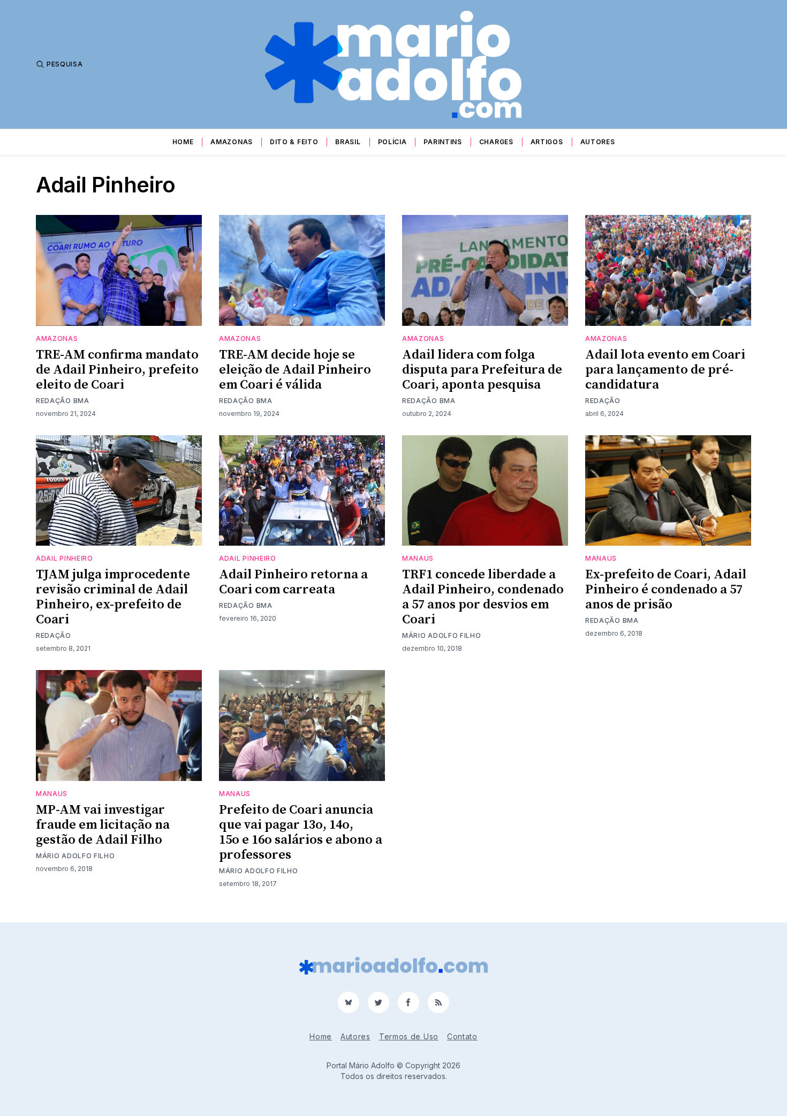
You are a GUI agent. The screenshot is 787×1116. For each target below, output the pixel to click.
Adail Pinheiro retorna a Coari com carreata (293, 582)
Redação (602, 401)
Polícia (392, 142)
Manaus (418, 558)
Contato (462, 1036)
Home (183, 142)
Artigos (547, 142)
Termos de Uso (408, 1036)
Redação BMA (62, 401)
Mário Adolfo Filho (441, 635)
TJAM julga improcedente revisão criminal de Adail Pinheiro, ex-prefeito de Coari (113, 597)
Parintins (442, 142)
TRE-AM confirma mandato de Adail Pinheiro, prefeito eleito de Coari (117, 370)
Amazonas (231, 142)
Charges (496, 142)
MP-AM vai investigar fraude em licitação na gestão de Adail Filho (103, 825)
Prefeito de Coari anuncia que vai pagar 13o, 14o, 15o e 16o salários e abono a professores (300, 832)
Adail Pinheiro (64, 558)
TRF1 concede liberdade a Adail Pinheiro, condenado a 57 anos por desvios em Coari (483, 597)
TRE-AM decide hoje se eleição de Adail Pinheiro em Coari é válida (295, 370)
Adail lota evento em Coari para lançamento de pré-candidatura (665, 370)
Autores (597, 142)
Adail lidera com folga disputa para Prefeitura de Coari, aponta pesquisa (482, 370)
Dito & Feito (294, 142)
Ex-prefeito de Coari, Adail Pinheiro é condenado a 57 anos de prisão (665, 590)
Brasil (347, 142)
